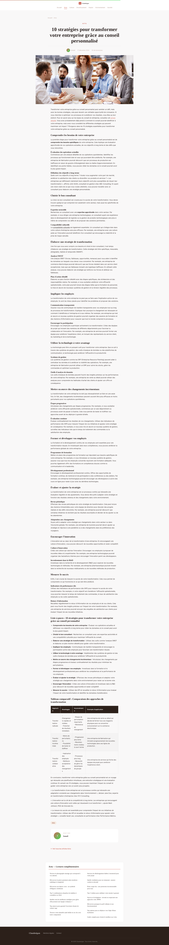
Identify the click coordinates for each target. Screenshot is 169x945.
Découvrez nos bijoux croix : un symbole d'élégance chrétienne (62, 887)
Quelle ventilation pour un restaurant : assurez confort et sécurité (101, 881)
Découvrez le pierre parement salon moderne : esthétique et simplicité (64, 881)
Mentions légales (48, 933)
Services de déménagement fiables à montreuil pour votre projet (103, 874)
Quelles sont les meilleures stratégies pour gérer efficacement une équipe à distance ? (64, 900)
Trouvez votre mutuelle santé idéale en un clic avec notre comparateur (65, 913)
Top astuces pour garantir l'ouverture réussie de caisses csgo (64, 907)
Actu (65, 7)
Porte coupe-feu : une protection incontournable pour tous (101, 887)
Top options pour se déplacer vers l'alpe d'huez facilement (101, 911)
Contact (58, 933)
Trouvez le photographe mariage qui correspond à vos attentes (65, 874)
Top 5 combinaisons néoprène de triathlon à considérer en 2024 (63, 894)
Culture (71, 7)
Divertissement (81, 7)
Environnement (100, 7)
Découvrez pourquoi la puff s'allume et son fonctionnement (100, 905)
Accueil (59, 7)
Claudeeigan (34, 933)
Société (109, 7)
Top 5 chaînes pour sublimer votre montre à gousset (103, 893)
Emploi (91, 7)
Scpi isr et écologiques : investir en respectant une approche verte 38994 (102, 898)
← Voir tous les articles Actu (61, 849)
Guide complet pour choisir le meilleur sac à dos (102, 917)
